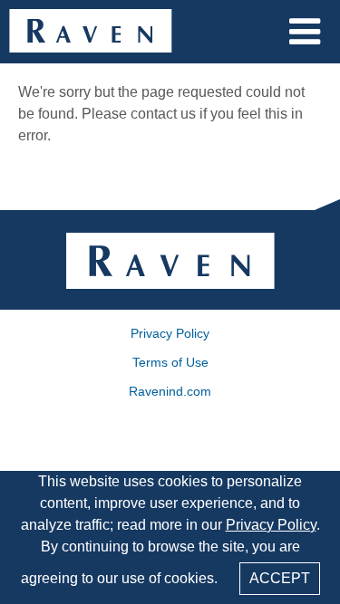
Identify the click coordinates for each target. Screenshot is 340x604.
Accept (279, 578)
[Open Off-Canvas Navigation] (304, 32)
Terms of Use (170, 362)
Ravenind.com (170, 391)
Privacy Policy (271, 524)
